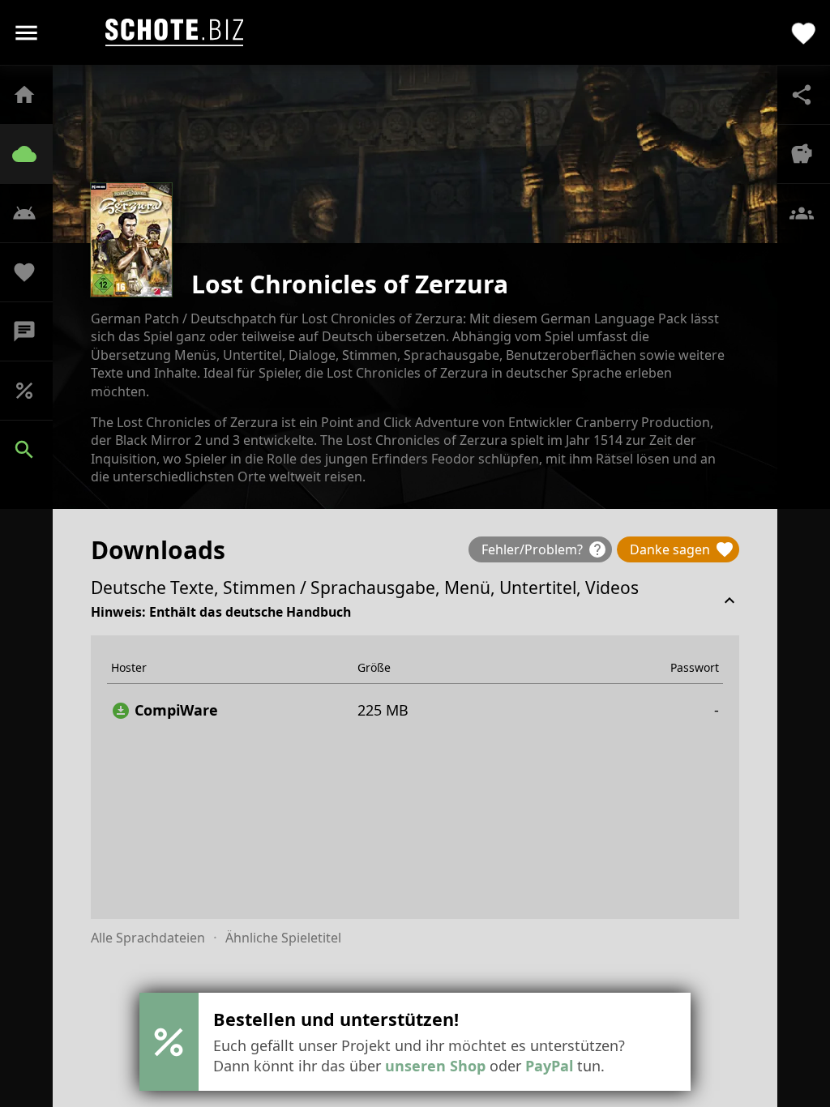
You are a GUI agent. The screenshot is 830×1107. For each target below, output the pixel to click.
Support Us (32, 272)
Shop (32, 390)
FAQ (32, 213)
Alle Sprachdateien (148, 938)
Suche (32, 450)
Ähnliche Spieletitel (283, 938)
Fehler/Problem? (544, 549)
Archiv (32, 154)
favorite (803, 32)
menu (26, 33)
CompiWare (164, 710)
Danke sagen (682, 549)
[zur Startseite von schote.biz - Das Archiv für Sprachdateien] (174, 32)
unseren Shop (435, 1065)
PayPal (549, 1065)
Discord (32, 331)
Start (32, 95)
